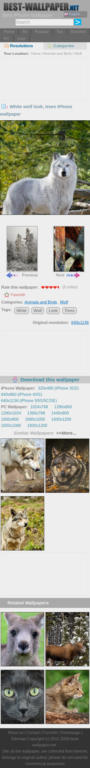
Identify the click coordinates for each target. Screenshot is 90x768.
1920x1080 (11, 425)
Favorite (18, 295)
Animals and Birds (57, 53)
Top (59, 32)
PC (7, 39)
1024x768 (39, 407)
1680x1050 (35, 419)
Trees (69, 311)
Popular (42, 32)
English (74, 14)
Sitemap (18, 739)
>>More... (65, 433)
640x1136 (80, 322)
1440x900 (60, 413)
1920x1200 (37, 425)
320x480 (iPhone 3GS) (58, 388)
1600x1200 (61, 419)
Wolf (78, 53)
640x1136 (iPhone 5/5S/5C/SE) (29, 401)
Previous (30, 275)
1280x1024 (11, 413)
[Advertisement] (45, 95)
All (24, 32)
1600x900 (10, 419)
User (21, 39)
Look (53, 311)
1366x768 (36, 413)
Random (78, 32)
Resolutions (21, 46)
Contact (33, 732)
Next (60, 275)
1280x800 (63, 407)
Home (9, 32)
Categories (64, 46)
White (21, 311)
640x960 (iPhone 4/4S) (21, 394)
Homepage (70, 732)
